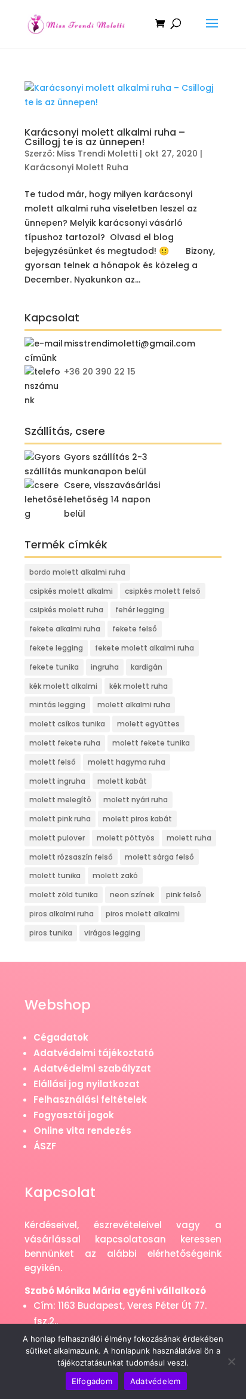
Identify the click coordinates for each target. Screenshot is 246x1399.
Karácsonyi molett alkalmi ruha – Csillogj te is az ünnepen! (104, 137)
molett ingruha (57, 781)
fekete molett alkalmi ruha (144, 648)
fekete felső (134, 629)
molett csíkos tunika (67, 724)
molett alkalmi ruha (133, 705)
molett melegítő (60, 799)
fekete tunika (54, 667)
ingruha (105, 667)
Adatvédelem (155, 1381)
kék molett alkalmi (63, 686)
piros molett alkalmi (143, 914)
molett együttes (148, 724)
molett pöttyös (126, 838)
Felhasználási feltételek (90, 1099)
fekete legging (56, 648)
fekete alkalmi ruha (64, 629)
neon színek (132, 894)
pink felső (183, 894)
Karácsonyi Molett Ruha (76, 167)
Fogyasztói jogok (73, 1115)
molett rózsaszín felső (71, 857)
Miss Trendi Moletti (97, 153)
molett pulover (57, 838)
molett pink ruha (60, 819)
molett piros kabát (137, 819)
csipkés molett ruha (66, 610)
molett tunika (55, 875)
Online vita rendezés (82, 1130)
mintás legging (57, 705)
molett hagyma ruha (126, 762)
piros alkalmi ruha (61, 914)
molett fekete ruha (64, 743)
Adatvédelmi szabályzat (92, 1068)
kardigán (146, 667)
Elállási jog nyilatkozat (86, 1084)
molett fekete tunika (151, 743)
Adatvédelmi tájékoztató (93, 1053)
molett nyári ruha (135, 799)
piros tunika (50, 933)
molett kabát (122, 781)
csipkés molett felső (163, 591)
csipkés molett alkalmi (71, 591)
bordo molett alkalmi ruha (77, 572)
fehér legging (139, 610)
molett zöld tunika (63, 894)
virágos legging (112, 933)
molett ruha (189, 838)
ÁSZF (44, 1146)
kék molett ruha (138, 686)
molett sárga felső (159, 857)
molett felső (52, 762)
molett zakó (115, 875)
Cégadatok (60, 1037)
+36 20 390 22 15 (100, 372)
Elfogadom (92, 1381)
